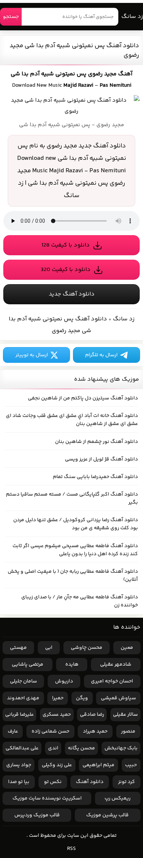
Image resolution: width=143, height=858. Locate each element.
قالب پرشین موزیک (107, 815)
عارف (13, 731)
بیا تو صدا (18, 782)
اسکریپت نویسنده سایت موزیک (47, 798)
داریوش (64, 681)
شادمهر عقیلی (115, 665)
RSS (71, 849)
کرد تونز (126, 782)
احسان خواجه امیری (112, 681)
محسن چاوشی (86, 648)
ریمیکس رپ (117, 798)
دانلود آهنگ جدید (72, 294)
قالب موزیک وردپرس (37, 815)
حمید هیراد (95, 731)
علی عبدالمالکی (22, 748)
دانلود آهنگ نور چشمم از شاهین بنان (96, 442)
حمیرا (57, 698)
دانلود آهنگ (89, 782)
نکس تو (53, 782)
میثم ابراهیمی (98, 765)
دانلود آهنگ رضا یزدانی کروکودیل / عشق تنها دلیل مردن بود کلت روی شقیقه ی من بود (75, 524)
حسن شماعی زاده (50, 731)
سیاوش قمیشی (118, 698)
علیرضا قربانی (19, 715)
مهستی (18, 648)
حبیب (131, 765)
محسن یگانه (81, 748)
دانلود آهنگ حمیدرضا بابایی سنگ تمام (95, 477)
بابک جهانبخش (121, 748)
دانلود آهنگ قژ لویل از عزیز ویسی (101, 459)
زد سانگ (132, 16)
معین (127, 648)
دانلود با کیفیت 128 (65, 245)
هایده (71, 665)
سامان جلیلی (23, 681)
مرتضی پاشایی (27, 665)
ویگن (82, 698)
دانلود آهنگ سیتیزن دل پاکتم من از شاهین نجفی (83, 398)
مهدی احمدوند (23, 698)
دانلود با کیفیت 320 (66, 269)
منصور (128, 731)
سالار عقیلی (125, 715)
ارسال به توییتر (31, 355)
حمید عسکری (57, 715)
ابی (48, 648)
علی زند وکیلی (57, 765)
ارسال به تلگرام (101, 355)
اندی (53, 748)
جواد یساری (18, 765)
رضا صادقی (92, 715)
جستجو (11, 17)
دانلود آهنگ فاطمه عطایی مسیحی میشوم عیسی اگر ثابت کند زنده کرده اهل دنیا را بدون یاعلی (75, 550)
